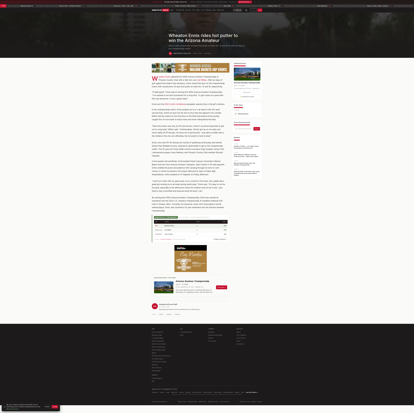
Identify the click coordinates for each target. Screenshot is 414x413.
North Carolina (196, 392)
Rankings (208, 10)
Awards (210, 338)
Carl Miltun (202, 80)
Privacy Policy (192, 401)
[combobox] (247, 129)
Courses (188, 10)
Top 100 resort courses (159, 362)
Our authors (240, 344)
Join (260, 10)
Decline (47, 406)
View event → (247, 92)
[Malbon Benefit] (190, 68)
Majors (198, 10)
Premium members (166, 239)
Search (257, 129)
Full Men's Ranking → (220, 239)
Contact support (157, 378)
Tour (193, 10)
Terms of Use (182, 401)
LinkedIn (168, 314)
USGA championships (158, 350)
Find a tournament (157, 332)
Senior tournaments (158, 341)
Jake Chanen (169, 234)
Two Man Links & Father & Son (161, 356)
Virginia (237, 392)
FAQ (153, 381)
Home (170, 30)
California (155, 392)
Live (203, 10)
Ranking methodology (215, 335)
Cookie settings (224, 401)
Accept (55, 406)
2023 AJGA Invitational (175, 104)
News (214, 10)
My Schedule (156, 370)
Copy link (177, 314)
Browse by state (157, 335)
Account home (241, 338)
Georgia (188, 392)
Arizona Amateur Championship (247, 83)
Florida (162, 392)
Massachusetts (228, 392)
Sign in (253, 10)
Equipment (220, 10)
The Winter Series (157, 359)
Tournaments (180, 10)
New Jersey (218, 392)
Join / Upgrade (241, 335)
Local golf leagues (158, 338)
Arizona (181, 392)
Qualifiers (155, 365)
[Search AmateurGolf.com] (246, 10)
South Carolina (207, 392)
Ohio (242, 392)
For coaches (212, 341)
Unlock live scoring (247, 96)
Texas (168, 392)
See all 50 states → (252, 392)
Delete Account (213, 401)
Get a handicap (156, 367)
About (238, 341)
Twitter (161, 314)
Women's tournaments (159, 344)
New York (174, 392)
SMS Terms (202, 401)
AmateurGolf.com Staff (182, 53)
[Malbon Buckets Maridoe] (190, 258)
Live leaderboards (186, 332)
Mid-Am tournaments (158, 347)
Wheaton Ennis (164, 77)
